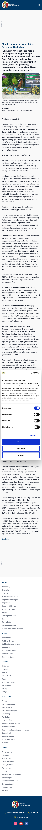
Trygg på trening (8, 739)
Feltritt (4, 672)
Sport (4, 582)
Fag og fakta (7, 707)
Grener (5, 662)
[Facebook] (26, 823)
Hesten (5, 593)
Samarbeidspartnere (10, 781)
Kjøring (4, 679)
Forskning (6, 717)
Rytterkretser (7, 654)
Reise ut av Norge (9, 609)
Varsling (5, 790)
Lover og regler (8, 761)
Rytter (4, 612)
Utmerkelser (7, 787)
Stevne (5, 619)
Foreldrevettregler (9, 711)
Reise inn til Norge (9, 606)
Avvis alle (21, 455)
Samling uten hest (9, 616)
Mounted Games (8, 682)
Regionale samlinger (10, 600)
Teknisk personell (9, 625)
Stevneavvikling (8, 657)
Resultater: (6, 539)
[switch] (37, 414)
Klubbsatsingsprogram (11, 644)
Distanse (5, 666)
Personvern (6, 768)
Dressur (5, 669)
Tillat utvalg (21, 448)
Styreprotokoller (8, 784)
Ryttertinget (7, 777)
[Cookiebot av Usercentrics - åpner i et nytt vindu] (31, 373)
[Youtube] (21, 823)
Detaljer (33, 435)
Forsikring (6, 714)
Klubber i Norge (8, 641)
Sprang (4, 689)
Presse (4, 771)
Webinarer (6, 743)
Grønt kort (6, 590)
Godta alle (21, 442)
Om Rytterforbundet (10, 765)
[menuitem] (16, 582)
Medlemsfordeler (9, 650)
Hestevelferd (7, 720)
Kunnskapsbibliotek (9, 727)
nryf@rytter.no (22, 817)
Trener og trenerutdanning (13, 628)
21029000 (34, 812)
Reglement (6, 603)
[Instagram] (15, 823)
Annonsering (7, 752)
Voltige (4, 692)
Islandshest (6, 676)
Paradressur (7, 685)
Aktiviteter (6, 638)
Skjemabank (6, 733)
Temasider (6, 697)
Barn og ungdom (8, 704)
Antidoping (6, 587)
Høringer (5, 755)
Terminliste (6, 622)
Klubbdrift (6, 647)
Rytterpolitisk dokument (11, 774)
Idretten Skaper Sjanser (11, 723)
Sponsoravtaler (8, 736)
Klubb (4, 633)
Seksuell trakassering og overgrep (15, 730)
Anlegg (4, 701)
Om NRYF (5, 747)
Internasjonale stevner (11, 596)
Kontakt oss (6, 758)
